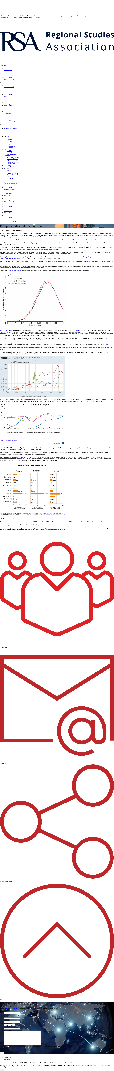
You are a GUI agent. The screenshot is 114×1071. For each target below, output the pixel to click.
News (5, 149)
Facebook (4, 881)
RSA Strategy (11, 139)
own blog (44, 237)
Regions (9, 176)
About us (6, 136)
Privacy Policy (8, 1059)
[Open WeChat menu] (0, 116)
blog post (8, 525)
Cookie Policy (8, 1057)
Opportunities (11, 163)
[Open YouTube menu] (0, 82)
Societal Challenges (69, 457)
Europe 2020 (40, 457)
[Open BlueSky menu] (6, 65)
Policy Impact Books (13, 173)
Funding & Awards (9, 167)
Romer (101, 344)
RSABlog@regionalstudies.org (56, 529)
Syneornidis (79, 330)
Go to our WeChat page (10, 121)
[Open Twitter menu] (7, 183)
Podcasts (9, 180)
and (14, 270)
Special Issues (11, 172)
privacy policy (17, 1048)
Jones (107, 344)
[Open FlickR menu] (13, 183)
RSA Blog (10, 151)
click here (39, 1008)
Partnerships (10, 147)
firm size (98, 457)
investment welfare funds (77, 401)
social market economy (12, 261)
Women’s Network (12, 160)
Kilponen (10, 270)
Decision (33, 335)
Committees (10, 141)
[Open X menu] (0, 90)
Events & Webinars (9, 165)
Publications (7, 168)
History (9, 144)
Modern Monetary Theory (70, 247)
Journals (9, 170)
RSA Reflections (12, 154)
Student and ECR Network (14, 162)
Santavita (18, 270)
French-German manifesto (87, 333)
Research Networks (12, 159)
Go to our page (8, 70)
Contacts (9, 143)
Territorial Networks (13, 157)
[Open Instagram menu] (11, 183)
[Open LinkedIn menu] (0, 73)
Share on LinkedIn (9, 79)
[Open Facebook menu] (0, 99)
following (59, 522)
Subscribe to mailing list (10, 128)
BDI (1, 352)
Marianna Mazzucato (6, 240)
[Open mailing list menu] (0, 124)
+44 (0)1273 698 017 (12, 1008)
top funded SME (24, 458)
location (104, 457)
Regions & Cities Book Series (15, 175)
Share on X (7, 96)
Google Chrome (17, 17)
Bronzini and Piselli (5, 330)
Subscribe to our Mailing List (12, 222)
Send (2, 1052)
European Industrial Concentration (13, 230)
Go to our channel (9, 87)
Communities (7, 155)
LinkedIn (35, 237)
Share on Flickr (8, 212)
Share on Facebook (9, 105)
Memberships (11, 146)
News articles (11, 152)
